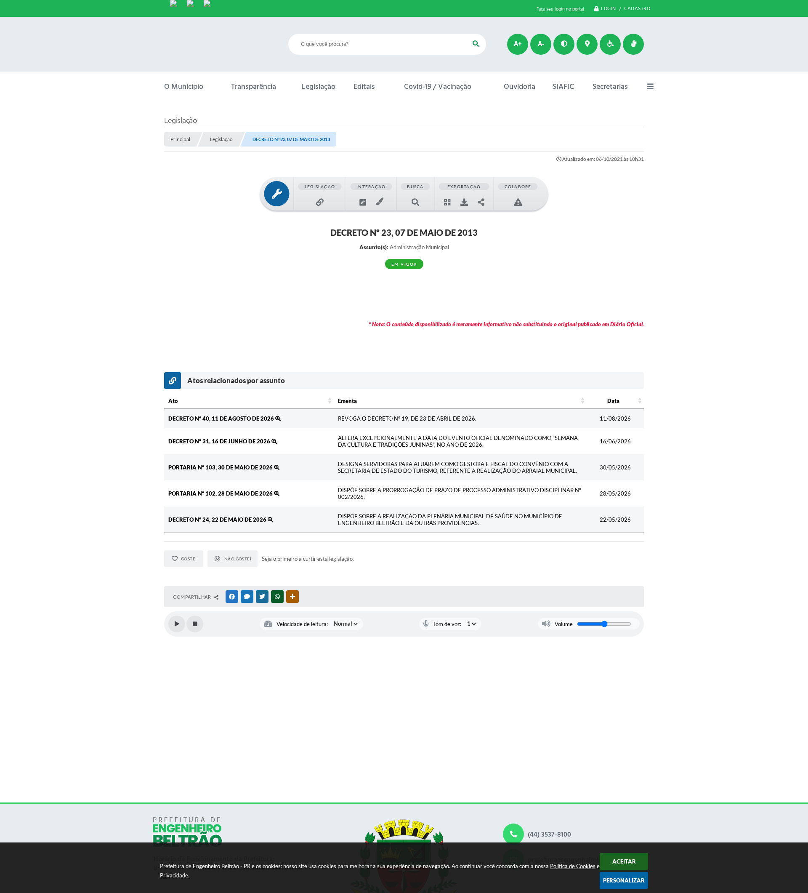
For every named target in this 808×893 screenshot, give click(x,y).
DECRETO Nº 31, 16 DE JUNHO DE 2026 (219, 441)
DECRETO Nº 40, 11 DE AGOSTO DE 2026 (221, 418)
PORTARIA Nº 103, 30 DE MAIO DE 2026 (221, 467)
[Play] (176, 624)
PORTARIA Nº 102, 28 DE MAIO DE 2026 (221, 493)
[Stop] (194, 624)
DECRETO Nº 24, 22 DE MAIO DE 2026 (218, 519)
